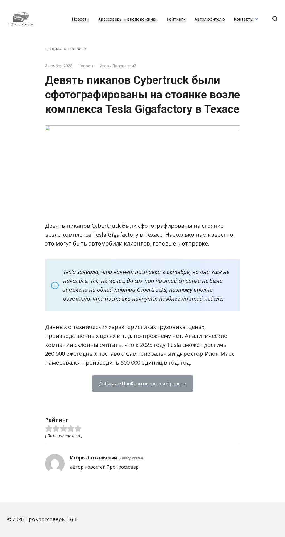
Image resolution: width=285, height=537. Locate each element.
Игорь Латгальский (93, 458)
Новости (80, 19)
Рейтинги (176, 19)
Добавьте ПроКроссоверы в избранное (142, 383)
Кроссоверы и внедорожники (128, 19)
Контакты (243, 19)
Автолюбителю (210, 19)
